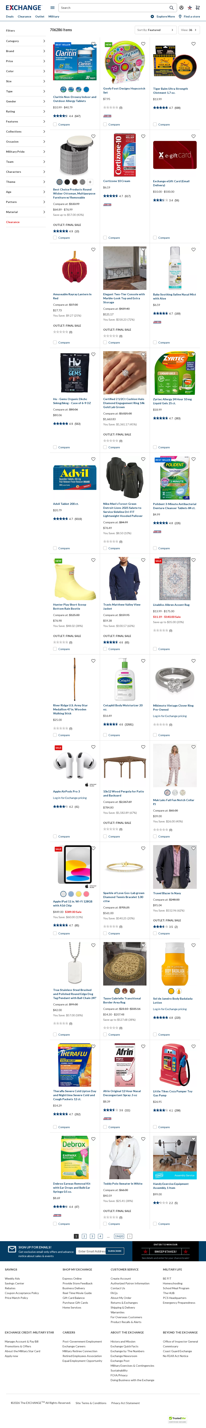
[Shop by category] (53, 7)
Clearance (24, 16)
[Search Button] (172, 8)
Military (53, 16)
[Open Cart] (198, 8)
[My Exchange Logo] (28, 7)
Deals (10, 16)
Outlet (39, 16)
